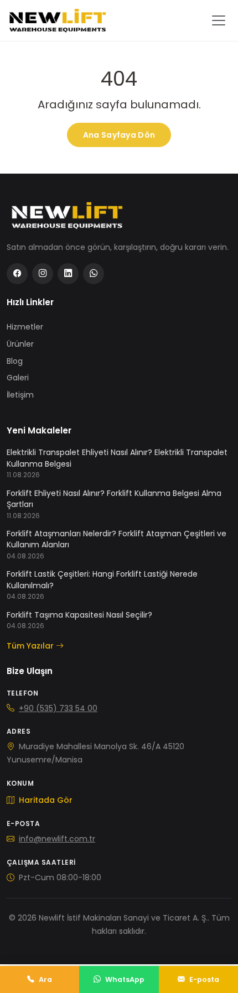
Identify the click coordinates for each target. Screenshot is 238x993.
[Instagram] (42, 273)
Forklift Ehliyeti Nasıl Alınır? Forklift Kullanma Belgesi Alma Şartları (114, 499)
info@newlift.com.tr (57, 838)
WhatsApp (124, 979)
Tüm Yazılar (30, 645)
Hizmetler (25, 326)
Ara (45, 979)
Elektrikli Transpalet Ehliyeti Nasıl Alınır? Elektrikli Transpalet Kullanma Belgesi (117, 458)
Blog (15, 361)
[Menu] (218, 20)
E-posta (204, 979)
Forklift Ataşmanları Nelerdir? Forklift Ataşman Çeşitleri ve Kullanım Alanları (116, 539)
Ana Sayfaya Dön (119, 134)
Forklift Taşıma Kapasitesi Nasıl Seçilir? (79, 614)
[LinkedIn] (68, 273)
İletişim (20, 394)
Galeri (18, 377)
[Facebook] (17, 273)
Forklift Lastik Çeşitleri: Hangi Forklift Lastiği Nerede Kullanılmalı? (102, 579)
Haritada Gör (45, 800)
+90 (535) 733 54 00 (58, 708)
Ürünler (20, 343)
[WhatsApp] (93, 273)
